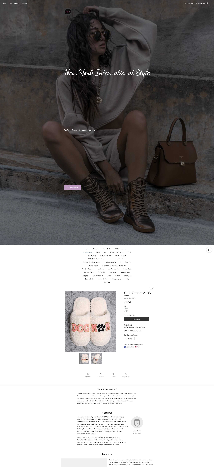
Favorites (113, 376)
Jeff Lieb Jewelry (110, 262)
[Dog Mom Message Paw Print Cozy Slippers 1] (96, 358)
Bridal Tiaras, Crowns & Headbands (114, 266)
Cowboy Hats (102, 279)
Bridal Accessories (121, 249)
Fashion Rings (93, 266)
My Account (88, 376)
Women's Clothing (93, 249)
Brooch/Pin (127, 276)
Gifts (127, 279)
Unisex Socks (127, 269)
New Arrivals (87, 252)
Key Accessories (113, 269)
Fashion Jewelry (105, 256)
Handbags (100, 269)
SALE (129, 252)
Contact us (24, 3)
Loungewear (92, 256)
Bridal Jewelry (101, 252)
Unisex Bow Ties (125, 262)
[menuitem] (150, 288)
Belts (109, 276)
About (10, 3)
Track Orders (100, 376)
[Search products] (209, 249)
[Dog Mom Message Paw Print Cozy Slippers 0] (84, 358)
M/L (127, 308)
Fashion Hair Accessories (91, 262)
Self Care (107, 282)
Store (4, 3)
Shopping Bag (125, 376)
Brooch (117, 276)
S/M (127, 311)
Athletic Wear (126, 272)
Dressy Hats (89, 279)
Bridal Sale (101, 272)
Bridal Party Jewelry (117, 252)
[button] (129, 338)
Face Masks (107, 249)
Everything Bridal (120, 259)
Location (16, 3)
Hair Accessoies (97, 276)
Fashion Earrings (120, 256)
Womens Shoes (89, 272)
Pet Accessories (116, 279)
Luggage (85, 276)
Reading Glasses (87, 269)
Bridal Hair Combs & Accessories (99, 259)
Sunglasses (113, 272)
